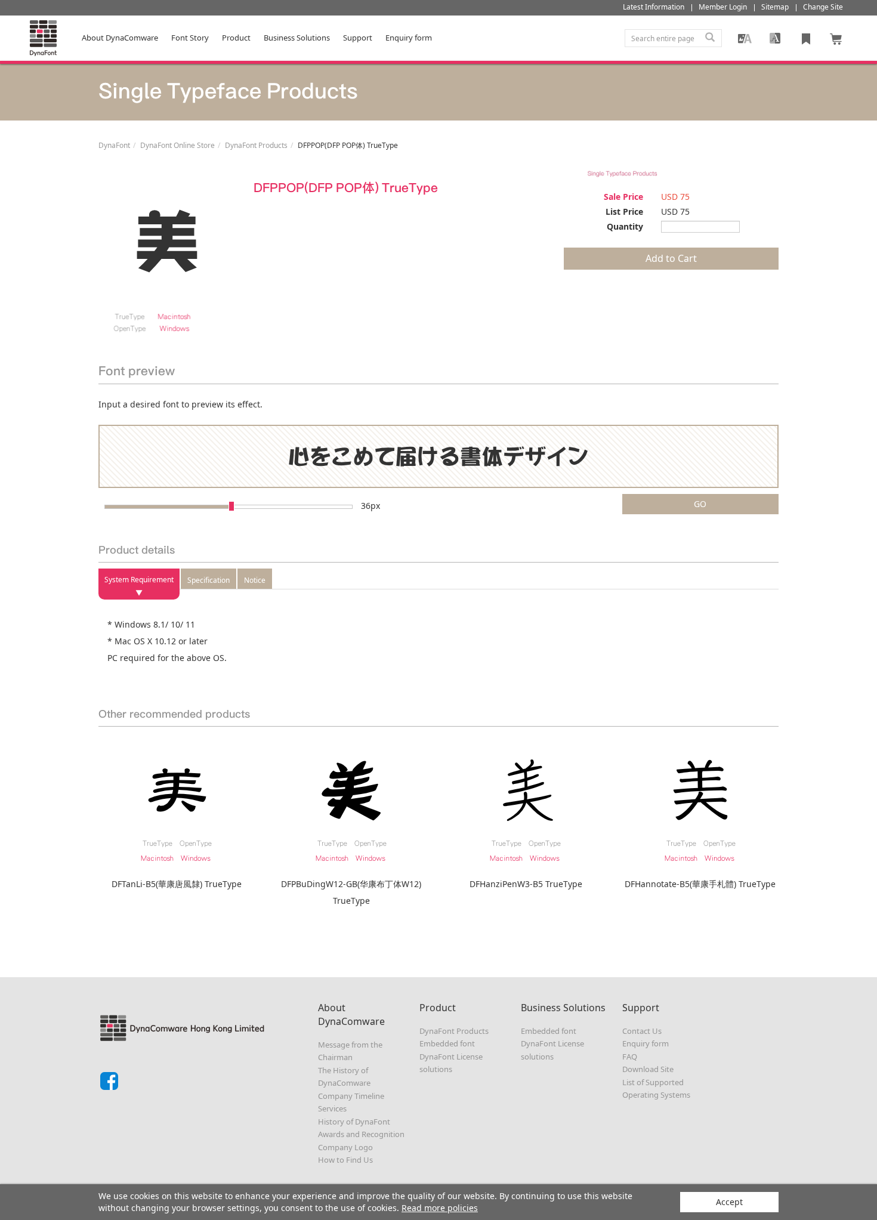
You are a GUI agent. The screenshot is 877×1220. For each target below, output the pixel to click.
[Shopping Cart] (836, 38)
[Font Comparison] (775, 38)
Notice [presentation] (254, 580)
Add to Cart (671, 258)
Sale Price (623, 196)
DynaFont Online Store (177, 145)
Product (236, 37)
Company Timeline (351, 1096)
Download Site (648, 1069)
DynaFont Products (256, 145)
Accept (729, 1201)
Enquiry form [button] (408, 37)
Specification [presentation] (208, 580)
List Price (624, 211)
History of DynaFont (354, 1121)
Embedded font (447, 1043)
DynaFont (114, 145)
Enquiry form (645, 1043)
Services (332, 1108)
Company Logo (345, 1147)
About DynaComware (120, 37)
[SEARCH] (710, 38)
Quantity (625, 226)
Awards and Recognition (361, 1134)
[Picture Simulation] (744, 38)
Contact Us (642, 1031)
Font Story (190, 37)
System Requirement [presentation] (139, 580)
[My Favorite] (806, 38)
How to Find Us (345, 1159)
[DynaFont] (43, 38)
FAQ (629, 1056)
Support (357, 37)
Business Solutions (297, 37)
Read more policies (440, 1207)
